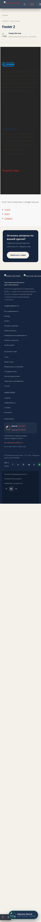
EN (16, 489)
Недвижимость (10, 403)
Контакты (8, 412)
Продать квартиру (11, 326)
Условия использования (13, 479)
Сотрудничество (10, 371)
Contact (8, 218)
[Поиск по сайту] (24, 4)
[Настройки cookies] (8, 917)
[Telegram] (29, 464)
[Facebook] (12, 464)
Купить (7, 321)
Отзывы (7, 407)
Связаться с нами (18, 255)
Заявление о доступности (13, 483)
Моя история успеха (12, 376)
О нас (6, 357)
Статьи (7, 386)
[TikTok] (34, 464)
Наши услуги (9, 362)
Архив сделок (9, 345)
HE (6, 489)
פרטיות (7, 209)
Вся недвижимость (11, 311)
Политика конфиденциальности (15, 474)
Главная (5, 15)
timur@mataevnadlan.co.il (13, 443)
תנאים (7, 214)
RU (11, 489)
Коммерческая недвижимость (15, 335)
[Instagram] (23, 464)
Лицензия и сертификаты (13, 381)
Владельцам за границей (13, 367)
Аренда (7, 316)
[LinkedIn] (18, 464)
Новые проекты (10, 331)
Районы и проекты (11, 340)
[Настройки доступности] (3, 917)
